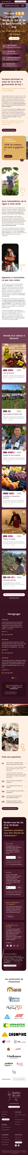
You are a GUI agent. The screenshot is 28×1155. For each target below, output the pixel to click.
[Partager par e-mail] (14, 945)
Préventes (6, 1119)
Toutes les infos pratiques (9, 130)
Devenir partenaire (6, 1079)
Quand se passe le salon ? (20, 1114)
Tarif (16, 1117)
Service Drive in (18, 1122)
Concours (19, 1142)
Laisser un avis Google (10, 692)
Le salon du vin (5, 1112)
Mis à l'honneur (5, 1137)
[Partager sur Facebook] (7, 945)
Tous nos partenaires (6, 1127)
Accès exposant (5, 1144)
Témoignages (17, 1124)
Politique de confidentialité (16, 864)
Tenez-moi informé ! (21, 1)
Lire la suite (10, 629)
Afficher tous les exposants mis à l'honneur (14, 594)
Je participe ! (8, 156)
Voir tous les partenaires (19, 1079)
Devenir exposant (5, 1142)
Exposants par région (14, 598)
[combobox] (8, 887)
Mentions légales (16, 1152)
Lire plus (10, 379)
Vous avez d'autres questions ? (10, 808)
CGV (21, 1152)
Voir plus (19, 370)
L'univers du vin (18, 1137)
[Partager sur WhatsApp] (10, 945)
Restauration (4, 1114)
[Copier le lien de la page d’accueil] (17, 945)
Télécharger (10, 916)
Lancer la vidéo (14, 38)
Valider (19, 857)
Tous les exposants (6, 1139)
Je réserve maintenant (11, 965)
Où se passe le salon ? (19, 1119)
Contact (3, 1116)
